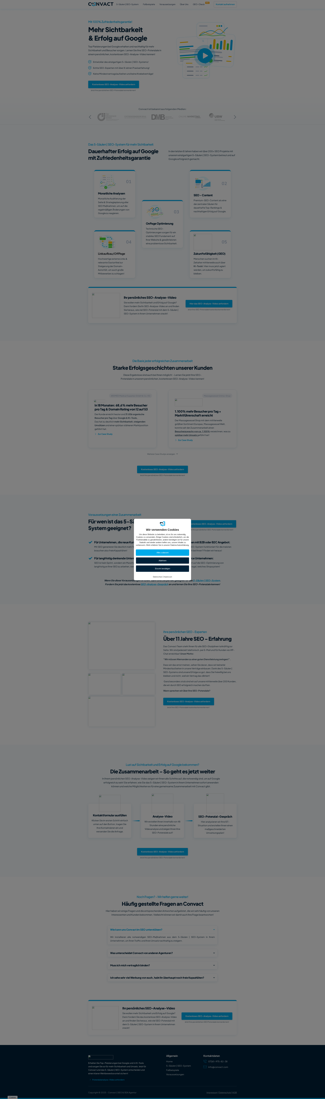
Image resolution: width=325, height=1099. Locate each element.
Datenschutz (157, 577)
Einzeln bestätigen (162, 568)
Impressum (168, 577)
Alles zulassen (163, 552)
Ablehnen (162, 560)
